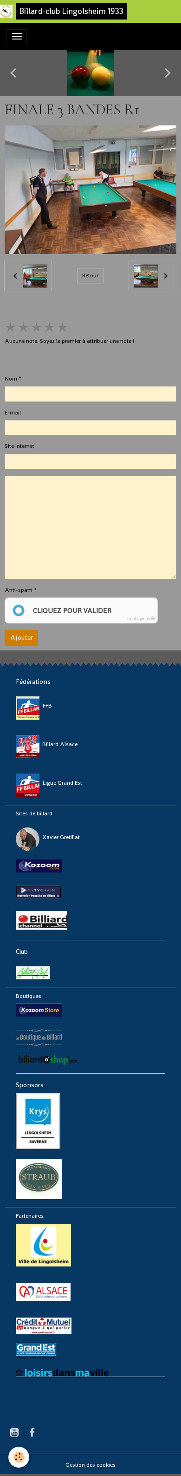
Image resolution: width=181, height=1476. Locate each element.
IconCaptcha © (141, 619)
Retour (90, 275)
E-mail (13, 412)
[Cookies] (18, 1457)
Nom (11, 378)
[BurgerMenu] (16, 36)
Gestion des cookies (90, 1465)
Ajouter (21, 637)
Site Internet (19, 446)
